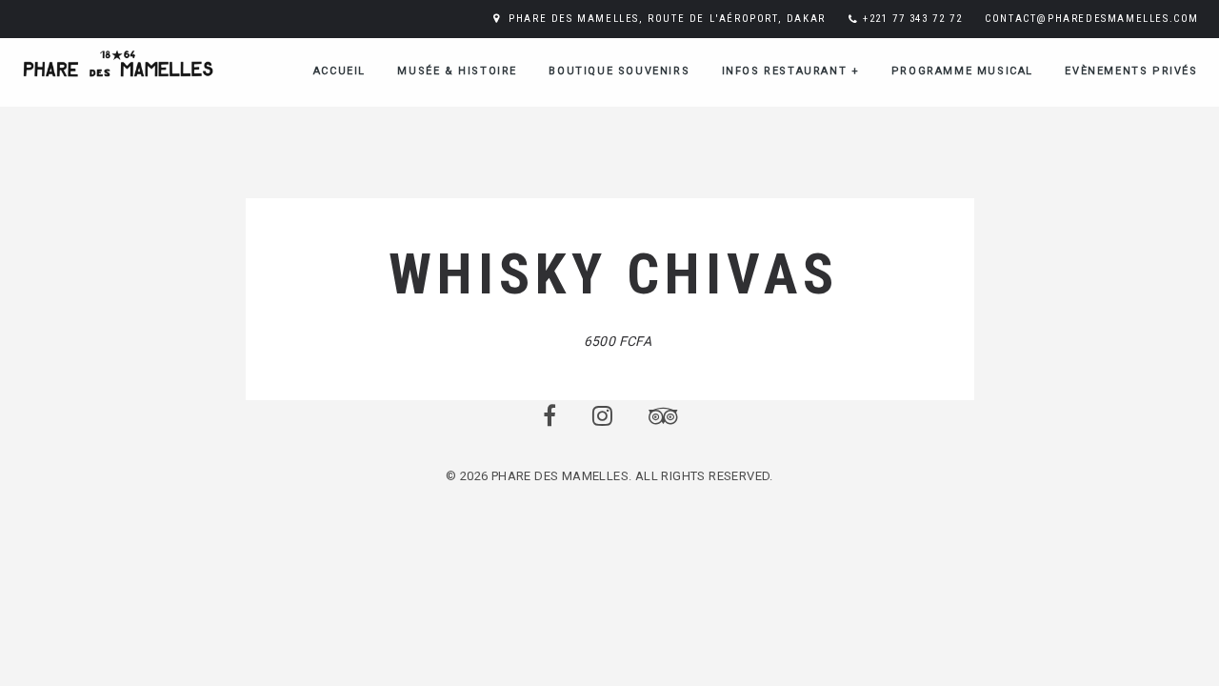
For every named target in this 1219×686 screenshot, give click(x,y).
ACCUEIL (339, 71)
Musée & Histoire (457, 71)
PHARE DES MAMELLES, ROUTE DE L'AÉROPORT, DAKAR (667, 18)
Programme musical (962, 71)
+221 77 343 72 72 (912, 18)
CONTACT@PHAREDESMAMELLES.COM (1092, 18)
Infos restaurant (791, 71)
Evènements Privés (1131, 71)
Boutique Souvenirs (619, 71)
